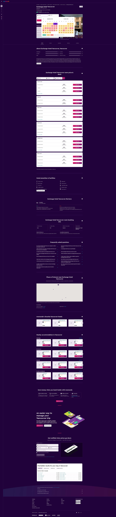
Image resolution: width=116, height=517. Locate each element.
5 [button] (56, 23)
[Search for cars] (1, 8)
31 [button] (72, 32)
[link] (47, 345)
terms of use (48, 456)
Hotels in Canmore (62, 479)
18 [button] (54, 28)
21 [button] (45, 30)
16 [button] (70, 28)
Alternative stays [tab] (46, 468)
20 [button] (43, 30)
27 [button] (43, 32)
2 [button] (70, 23)
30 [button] (70, 32)
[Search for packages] (1, 10)
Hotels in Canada (49, 4)
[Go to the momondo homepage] (6, 1)
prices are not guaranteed (56, 487)
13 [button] (43, 28)
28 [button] (45, 32)
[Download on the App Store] (78, 503)
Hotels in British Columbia (56, 4)
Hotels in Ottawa (62, 476)
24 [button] (52, 30)
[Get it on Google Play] (78, 501)
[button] (2, 1)
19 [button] (56, 28)
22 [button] (47, 30)
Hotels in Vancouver (62, 4)
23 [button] (70, 30)
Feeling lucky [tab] (53, 468)
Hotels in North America (43, 4)
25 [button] (54, 30)
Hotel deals (37, 4)
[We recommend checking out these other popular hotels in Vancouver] (82, 316)
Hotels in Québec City (41, 475)
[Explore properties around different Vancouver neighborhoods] (82, 334)
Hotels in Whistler (40, 479)
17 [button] (72, 28)
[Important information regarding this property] (82, 220)
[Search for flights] (1, 4)
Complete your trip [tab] (59, 468)
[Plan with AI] (1, 12)
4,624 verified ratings (45, 12)
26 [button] (56, 30)
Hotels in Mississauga (41, 476)
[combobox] (48, 445)
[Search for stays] (1, 6)
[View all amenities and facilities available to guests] (82, 178)
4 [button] (54, 23)
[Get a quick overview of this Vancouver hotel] (82, 48)
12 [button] (61, 28)
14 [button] (45, 28)
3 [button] (72, 23)
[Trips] (1, 14)
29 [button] (47, 32)
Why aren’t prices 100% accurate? (43, 493)
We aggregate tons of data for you (43, 491)
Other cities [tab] (40, 468)
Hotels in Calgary (62, 475)
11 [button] (59, 28)
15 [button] (47, 28)
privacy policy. (52, 456)
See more (80, 349)
